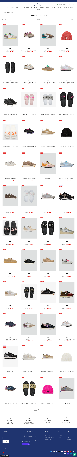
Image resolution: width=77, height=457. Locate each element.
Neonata (60, 7)
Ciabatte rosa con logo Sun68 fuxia (29, 114)
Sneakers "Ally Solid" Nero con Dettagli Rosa (29, 146)
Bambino (42, 7)
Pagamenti (47, 435)
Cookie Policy (69, 435)
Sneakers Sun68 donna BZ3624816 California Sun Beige (10, 275)
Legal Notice (69, 439)
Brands (38, 9)
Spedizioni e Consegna (49, 437)
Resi (46, 433)
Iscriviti (6, 441)
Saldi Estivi (6, 7)
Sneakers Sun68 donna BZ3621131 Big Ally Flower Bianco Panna (29, 371)
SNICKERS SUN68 (66, 210)
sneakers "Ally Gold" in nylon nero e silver (10, 114)
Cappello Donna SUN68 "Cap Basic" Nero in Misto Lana (66, 146)
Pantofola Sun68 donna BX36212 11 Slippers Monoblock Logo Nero (10, 82)
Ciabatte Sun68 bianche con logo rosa (29, 210)
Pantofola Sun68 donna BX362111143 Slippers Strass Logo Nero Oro (29, 403)
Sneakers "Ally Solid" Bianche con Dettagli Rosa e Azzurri (66, 339)
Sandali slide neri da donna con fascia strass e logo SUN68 (29, 307)
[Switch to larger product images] (2, 19)
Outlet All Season (25, 7)
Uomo (12, 7)
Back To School (34, 7)
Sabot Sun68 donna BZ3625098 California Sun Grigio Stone (48, 82)
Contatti (59, 437)
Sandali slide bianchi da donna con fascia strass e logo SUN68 (48, 114)
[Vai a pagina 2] (41, 409)
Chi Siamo (60, 433)
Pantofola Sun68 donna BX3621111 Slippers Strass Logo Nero (48, 243)
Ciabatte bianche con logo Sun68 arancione (10, 146)
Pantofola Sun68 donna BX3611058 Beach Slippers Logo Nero (66, 114)
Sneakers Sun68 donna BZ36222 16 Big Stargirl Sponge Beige (47, 371)
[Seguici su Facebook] (3, 448)
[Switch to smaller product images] (3, 19)
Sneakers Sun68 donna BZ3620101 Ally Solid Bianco (66, 82)
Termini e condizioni (70, 433)
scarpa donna (48, 307)
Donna (17, 7)
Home (5, 12)
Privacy (68, 437)
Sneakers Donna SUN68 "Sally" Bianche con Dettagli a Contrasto (10, 178)
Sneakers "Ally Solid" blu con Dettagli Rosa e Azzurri (10, 339)
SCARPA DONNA (10, 50)
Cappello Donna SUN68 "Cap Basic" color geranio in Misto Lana (66, 50)
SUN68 (10, 48)
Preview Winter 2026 (68, 7)
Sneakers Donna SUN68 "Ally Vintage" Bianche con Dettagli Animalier (29, 82)
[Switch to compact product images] (5, 19)
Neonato (54, 7)
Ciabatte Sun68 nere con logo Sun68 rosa (10, 243)
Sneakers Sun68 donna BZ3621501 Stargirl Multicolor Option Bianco (10, 307)
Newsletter (60, 435)
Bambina (48, 7)
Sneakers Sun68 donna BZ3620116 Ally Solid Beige (48, 146)
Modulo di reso (48, 439)
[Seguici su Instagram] (5, 448)
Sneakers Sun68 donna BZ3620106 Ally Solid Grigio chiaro (48, 210)
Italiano (64, 4)
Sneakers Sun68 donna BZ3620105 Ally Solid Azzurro (66, 178)
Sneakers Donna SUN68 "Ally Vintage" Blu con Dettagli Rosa (10, 403)
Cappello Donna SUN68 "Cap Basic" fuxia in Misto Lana (48, 403)
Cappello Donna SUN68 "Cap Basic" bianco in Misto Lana (66, 371)
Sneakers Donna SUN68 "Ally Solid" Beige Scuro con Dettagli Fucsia (29, 50)
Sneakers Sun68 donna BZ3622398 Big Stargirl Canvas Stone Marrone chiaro (29, 178)
